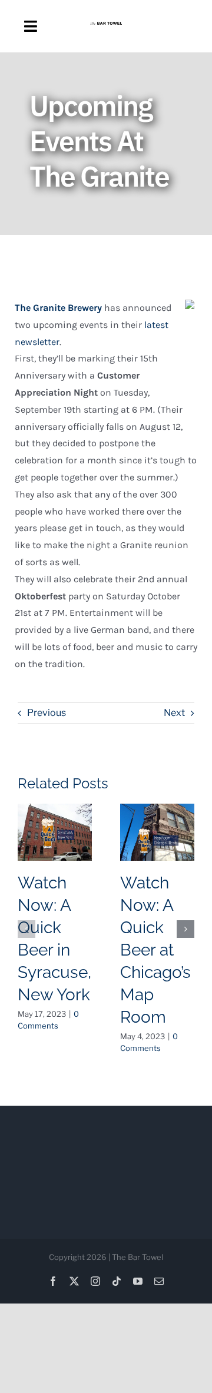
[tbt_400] (106, 26)
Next (174, 712)
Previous (46, 712)
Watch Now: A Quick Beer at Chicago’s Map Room (155, 950)
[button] (26, 929)
